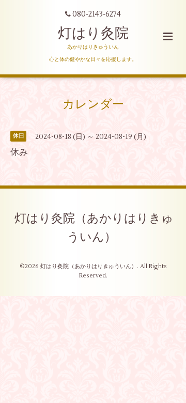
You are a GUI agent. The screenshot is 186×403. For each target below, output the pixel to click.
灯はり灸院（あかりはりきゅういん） (94, 227)
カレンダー (93, 104)
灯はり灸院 (93, 33)
